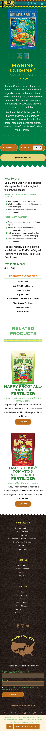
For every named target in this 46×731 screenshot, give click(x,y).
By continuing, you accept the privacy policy (20, 689)
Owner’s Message (22, 569)
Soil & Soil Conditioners (23, 286)
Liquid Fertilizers (23, 290)
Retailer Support (22, 609)
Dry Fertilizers (23, 295)
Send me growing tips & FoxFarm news (23, 666)
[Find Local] (28, 3)
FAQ (22, 592)
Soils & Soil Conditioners (22, 528)
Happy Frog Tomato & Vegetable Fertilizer (23, 473)
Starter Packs (23, 312)
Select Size (26, 148)
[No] (43, 723)
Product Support (22, 606)
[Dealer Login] (32, 3)
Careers (22, 572)
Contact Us (22, 576)
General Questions (22, 613)
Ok (10, 726)
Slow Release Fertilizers (23, 303)
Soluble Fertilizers (23, 307)
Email (5, 680)
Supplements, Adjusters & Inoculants (23, 299)
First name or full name (15, 672)
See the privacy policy (26, 726)
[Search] (35, 3)
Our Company (22, 565)
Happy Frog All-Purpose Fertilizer (23, 390)
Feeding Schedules (22, 602)
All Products (23, 282)
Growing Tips (22, 595)
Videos (22, 599)
